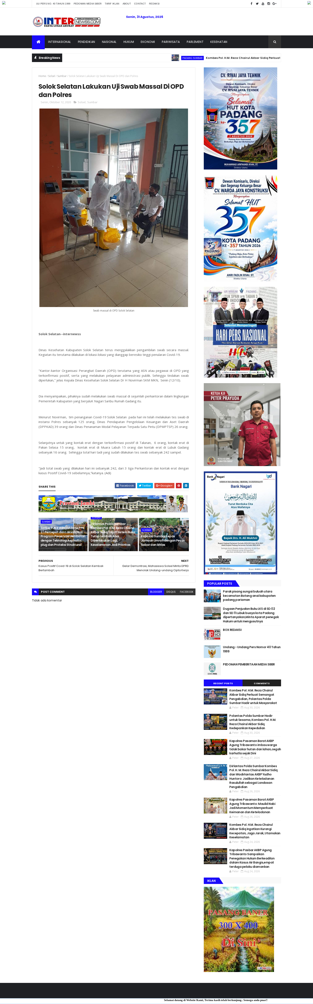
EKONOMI (148, 42)
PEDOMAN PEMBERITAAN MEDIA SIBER (249, 664)
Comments (262, 683)
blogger (156, 592)
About (127, 3)
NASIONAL (109, 42)
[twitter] (257, 3)
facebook (186, 592)
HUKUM (128, 42)
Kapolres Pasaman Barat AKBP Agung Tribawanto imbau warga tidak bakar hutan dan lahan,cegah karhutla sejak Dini (255, 747)
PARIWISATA (171, 42)
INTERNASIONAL (59, 42)
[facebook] (251, 3)
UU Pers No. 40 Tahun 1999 (53, 3)
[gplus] (274, 3)
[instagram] (268, 3)
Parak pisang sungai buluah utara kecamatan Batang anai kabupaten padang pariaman (249, 595)
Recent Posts (223, 683)
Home (42, 76)
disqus (171, 592)
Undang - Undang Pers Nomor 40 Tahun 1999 (251, 649)
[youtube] (263, 3)
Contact (140, 3)
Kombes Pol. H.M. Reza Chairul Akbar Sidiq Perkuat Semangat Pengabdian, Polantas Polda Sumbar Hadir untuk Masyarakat (253, 696)
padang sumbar (154, 57)
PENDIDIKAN (86, 42)
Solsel (51, 76)
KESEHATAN (218, 42)
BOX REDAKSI (232, 630)
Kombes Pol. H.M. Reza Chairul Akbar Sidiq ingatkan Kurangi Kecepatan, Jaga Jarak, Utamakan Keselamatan (254, 831)
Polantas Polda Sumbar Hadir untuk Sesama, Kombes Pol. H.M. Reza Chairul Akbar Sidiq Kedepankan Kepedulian (252, 722)
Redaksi (154, 3)
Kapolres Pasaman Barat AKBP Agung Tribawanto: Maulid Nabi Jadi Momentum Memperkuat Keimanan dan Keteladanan (252, 805)
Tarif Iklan (112, 3)
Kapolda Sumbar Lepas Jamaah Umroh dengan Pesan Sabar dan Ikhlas (163, 540)
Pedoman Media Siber (88, 3)
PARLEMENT (195, 42)
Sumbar (62, 76)
